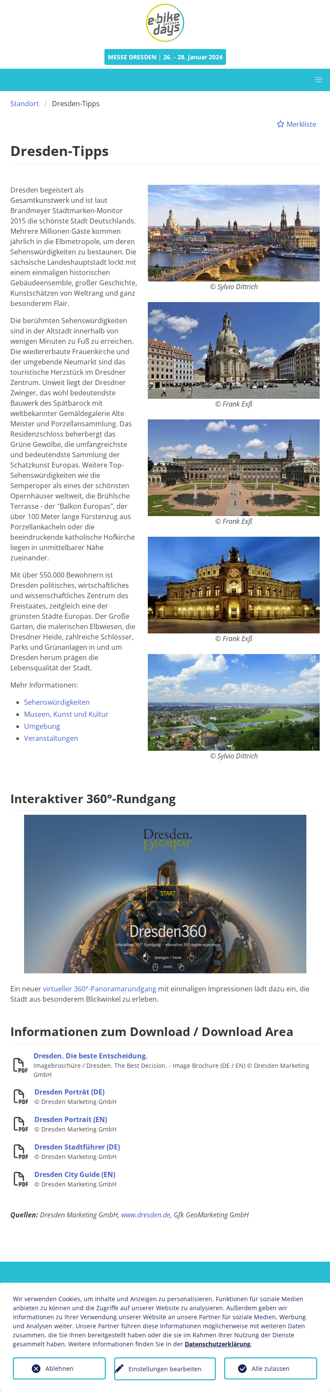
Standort (24, 103)
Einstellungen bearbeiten (165, 1369)
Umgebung (42, 726)
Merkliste (300, 124)
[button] (319, 80)
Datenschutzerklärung (218, 1344)
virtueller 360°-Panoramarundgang (99, 989)
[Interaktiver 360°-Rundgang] (165, 893)
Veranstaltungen (51, 738)
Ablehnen (59, 1368)
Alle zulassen (271, 1368)
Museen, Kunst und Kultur (66, 714)
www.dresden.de (145, 1215)
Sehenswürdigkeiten (57, 702)
